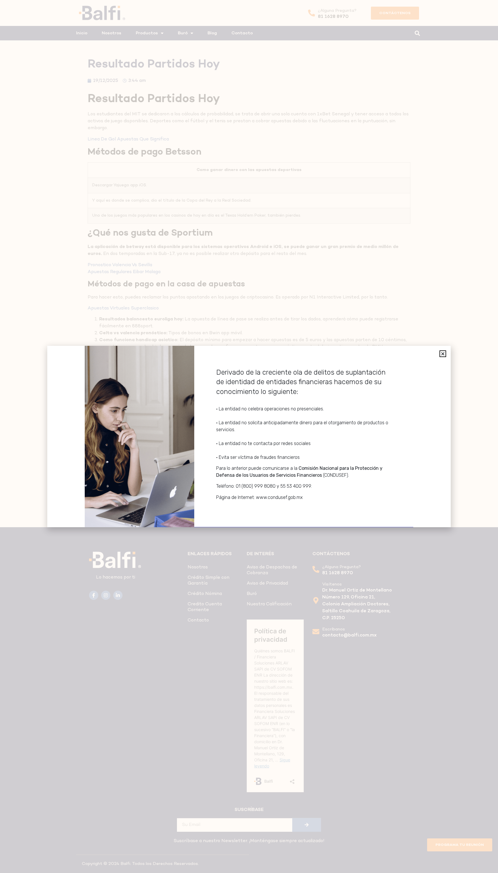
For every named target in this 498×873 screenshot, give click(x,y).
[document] (249, 436)
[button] (443, 354)
